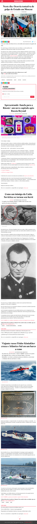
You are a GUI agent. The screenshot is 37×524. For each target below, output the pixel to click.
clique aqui (26, 187)
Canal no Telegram (5, 170)
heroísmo (20, 325)
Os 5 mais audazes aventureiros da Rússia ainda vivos (12, 507)
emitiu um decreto (14, 55)
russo (3, 502)
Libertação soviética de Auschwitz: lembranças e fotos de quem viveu (15, 330)
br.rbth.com (13, 163)
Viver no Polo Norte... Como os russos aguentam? (11, 509)
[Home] (2, 1)
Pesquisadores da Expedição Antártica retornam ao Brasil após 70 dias (16, 511)
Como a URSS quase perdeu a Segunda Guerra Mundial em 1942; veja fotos (17, 332)
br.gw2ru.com (32, 164)
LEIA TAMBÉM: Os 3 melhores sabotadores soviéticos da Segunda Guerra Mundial (17, 320)
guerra (3, 325)
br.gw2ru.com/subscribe (29, 175)
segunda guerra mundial (11, 325)
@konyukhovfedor (4, 418)
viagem (7, 502)
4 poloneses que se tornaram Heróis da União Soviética (12, 334)
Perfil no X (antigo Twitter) (7, 172)
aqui (4, 73)
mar (11, 502)
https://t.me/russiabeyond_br (8, 324)
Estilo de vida (12, 113)
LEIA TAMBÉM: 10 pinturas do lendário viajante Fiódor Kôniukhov (14, 497)
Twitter (34, 41)
